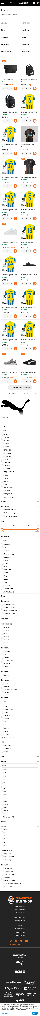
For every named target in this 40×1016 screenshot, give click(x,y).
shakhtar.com (15, 944)
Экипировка (26, 23)
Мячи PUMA (26, 52)
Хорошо (35, 1013)
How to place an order (20, 928)
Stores (20, 925)
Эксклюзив (25, 44)
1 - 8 (5, 393)
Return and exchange (20, 920)
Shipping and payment (20, 917)
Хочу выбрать (5, 1013)
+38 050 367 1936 (20, 935)
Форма (24, 37)
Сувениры (4, 37)
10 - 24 (34, 393)
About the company (20, 909)
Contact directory (20, 912)
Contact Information (20, 906)
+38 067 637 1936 (20, 932)
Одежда (4, 23)
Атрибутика (26, 30)
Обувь (3, 30)
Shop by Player (6, 52)
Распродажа (5, 44)
